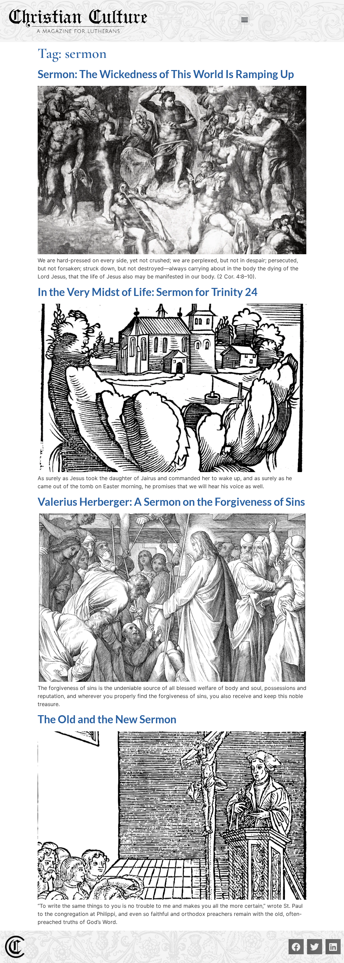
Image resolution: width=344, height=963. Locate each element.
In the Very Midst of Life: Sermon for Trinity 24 (148, 291)
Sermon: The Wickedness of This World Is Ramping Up (166, 73)
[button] (244, 19)
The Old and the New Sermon (107, 719)
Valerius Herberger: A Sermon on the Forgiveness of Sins (171, 501)
